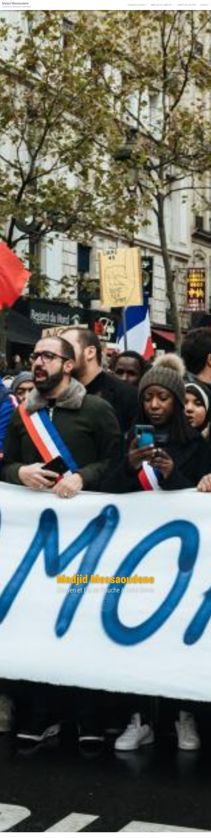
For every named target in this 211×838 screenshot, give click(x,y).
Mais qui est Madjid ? (162, 5)
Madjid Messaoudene (15, 3)
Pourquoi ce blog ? (137, 5)
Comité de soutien (186, 5)
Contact (204, 5)
